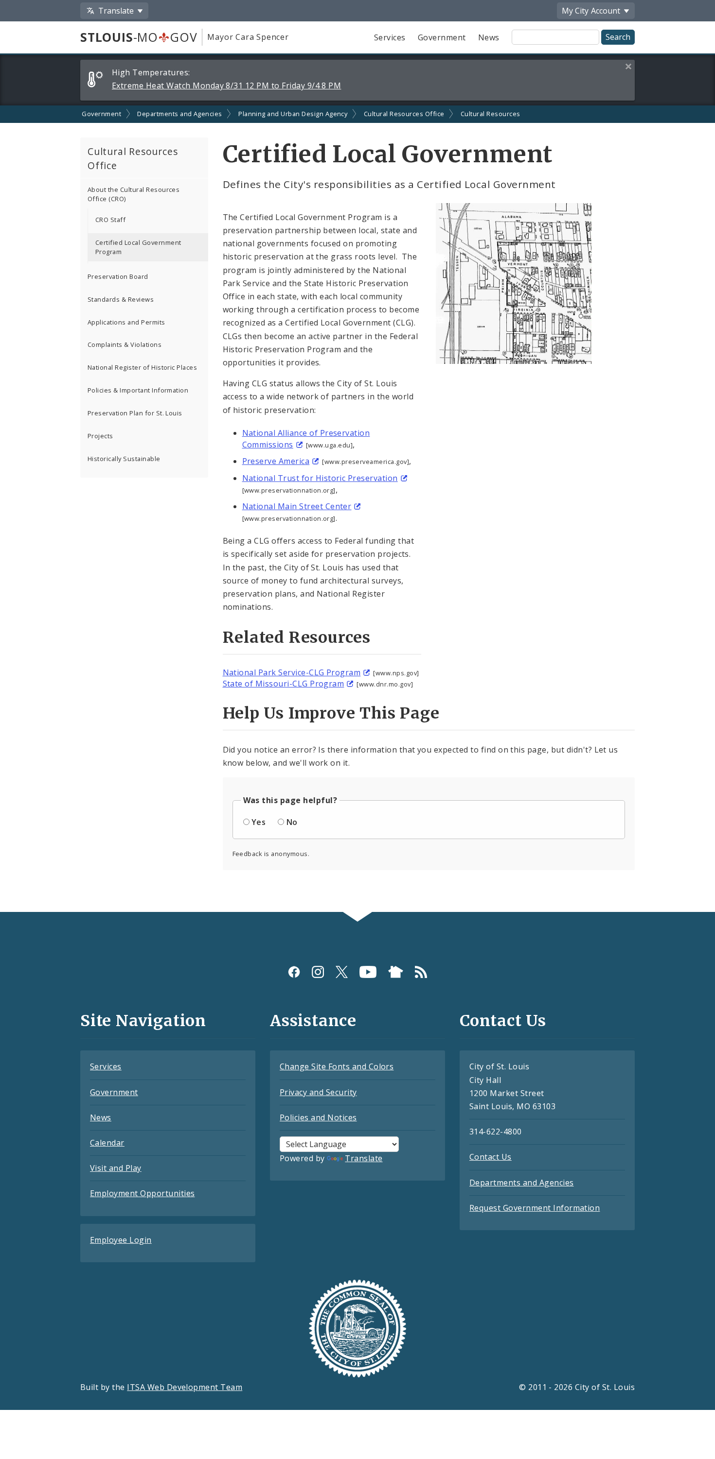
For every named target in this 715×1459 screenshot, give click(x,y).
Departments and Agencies (179, 113)
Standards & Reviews (121, 299)
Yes (258, 822)
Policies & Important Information (138, 390)
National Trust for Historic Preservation (320, 478)
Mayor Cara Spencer (247, 37)
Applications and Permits (126, 322)
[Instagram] (318, 971)
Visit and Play (116, 1168)
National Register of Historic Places (142, 367)
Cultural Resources (490, 113)
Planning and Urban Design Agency (292, 113)
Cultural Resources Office (404, 113)
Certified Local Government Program (138, 247)
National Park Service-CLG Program (292, 672)
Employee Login (121, 1240)
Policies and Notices (318, 1117)
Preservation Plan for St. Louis (135, 413)
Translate (363, 1158)
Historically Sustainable (124, 458)
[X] (342, 971)
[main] (357, 509)
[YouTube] (367, 971)
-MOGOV (138, 37)
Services (390, 37)
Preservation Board (118, 276)
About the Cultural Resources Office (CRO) (133, 194)
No (292, 822)
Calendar (107, 1142)
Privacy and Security (318, 1092)
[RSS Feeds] (421, 971)
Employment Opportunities (142, 1193)
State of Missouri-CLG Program (283, 683)
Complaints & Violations (124, 344)
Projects (100, 435)
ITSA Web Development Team (184, 1387)
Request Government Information (534, 1207)
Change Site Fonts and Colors (336, 1066)
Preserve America (276, 461)
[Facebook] (294, 971)
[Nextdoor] (395, 971)
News (489, 37)
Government (442, 37)
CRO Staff (110, 219)
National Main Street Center (297, 506)
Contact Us (490, 1156)
